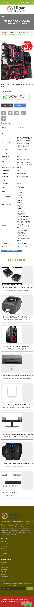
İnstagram (5, 567)
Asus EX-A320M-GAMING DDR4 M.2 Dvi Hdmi (12, 250)
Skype (3, 574)
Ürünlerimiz (13, 32)
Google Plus (5, 576)
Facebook (4, 562)
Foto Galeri (3, 548)
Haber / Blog (4, 546)
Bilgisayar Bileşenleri (24, 32)
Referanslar (4, 553)
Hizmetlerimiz (4, 544)
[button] (3, 16)
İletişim (3, 555)
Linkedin (4, 571)
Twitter (4, 565)
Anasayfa (4, 32)
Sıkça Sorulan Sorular (6, 550)
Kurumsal (3, 541)
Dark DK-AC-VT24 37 (10, 493)
